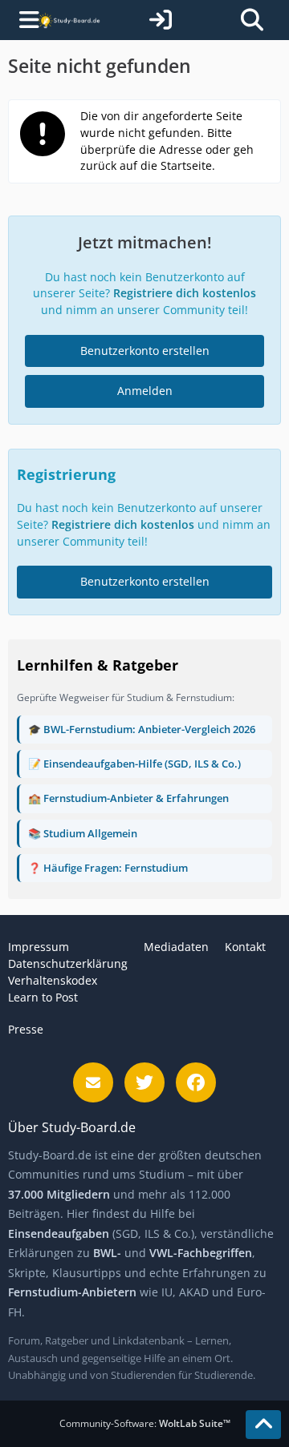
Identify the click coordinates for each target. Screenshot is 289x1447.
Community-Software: (144, 1423)
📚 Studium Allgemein (82, 833)
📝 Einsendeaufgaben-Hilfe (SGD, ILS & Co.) (134, 763)
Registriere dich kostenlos (184, 292)
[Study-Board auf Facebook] (196, 1082)
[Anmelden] (160, 20)
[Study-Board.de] (69, 19)
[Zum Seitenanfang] (263, 1424)
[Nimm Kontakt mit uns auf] (93, 1082)
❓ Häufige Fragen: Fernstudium (108, 868)
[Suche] (252, 20)
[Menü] (22, 20)
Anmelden (145, 390)
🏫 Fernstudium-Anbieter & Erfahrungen (128, 798)
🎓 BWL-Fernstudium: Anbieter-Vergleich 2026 (141, 729)
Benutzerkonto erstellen (145, 350)
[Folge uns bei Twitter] (144, 1082)
